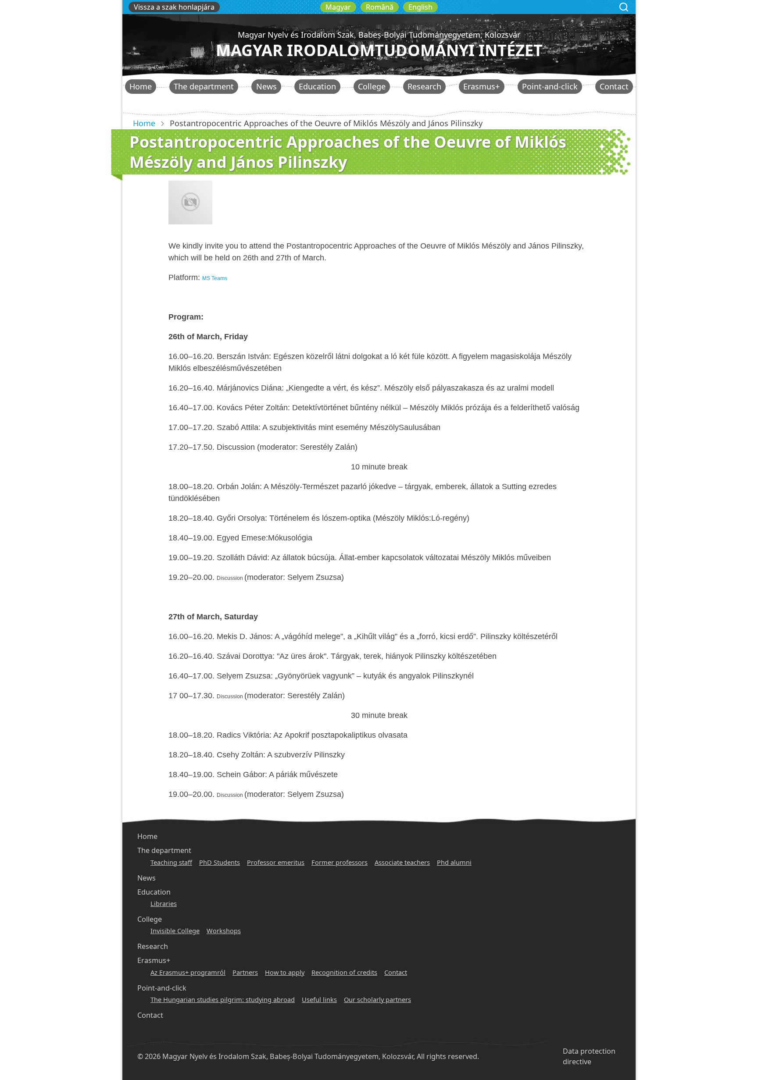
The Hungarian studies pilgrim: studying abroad (222, 999)
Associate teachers (402, 862)
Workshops (224, 930)
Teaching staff (171, 862)
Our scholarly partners (377, 999)
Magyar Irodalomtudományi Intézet (379, 50)
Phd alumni (454, 862)
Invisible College (175, 930)
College (372, 86)
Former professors (339, 862)
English (420, 7)
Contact (614, 86)
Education (317, 86)
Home (140, 86)
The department (204, 86)
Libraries (163, 903)
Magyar (338, 7)
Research (424, 86)
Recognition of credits (344, 972)
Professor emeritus (275, 862)
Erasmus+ (481, 86)
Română (379, 7)
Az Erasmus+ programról (187, 972)
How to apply (284, 972)
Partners (245, 972)
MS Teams (214, 278)
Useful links (319, 999)
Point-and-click (550, 86)
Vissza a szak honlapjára (174, 7)
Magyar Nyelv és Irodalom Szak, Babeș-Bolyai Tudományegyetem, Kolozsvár (379, 34)
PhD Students (219, 862)
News (266, 86)
